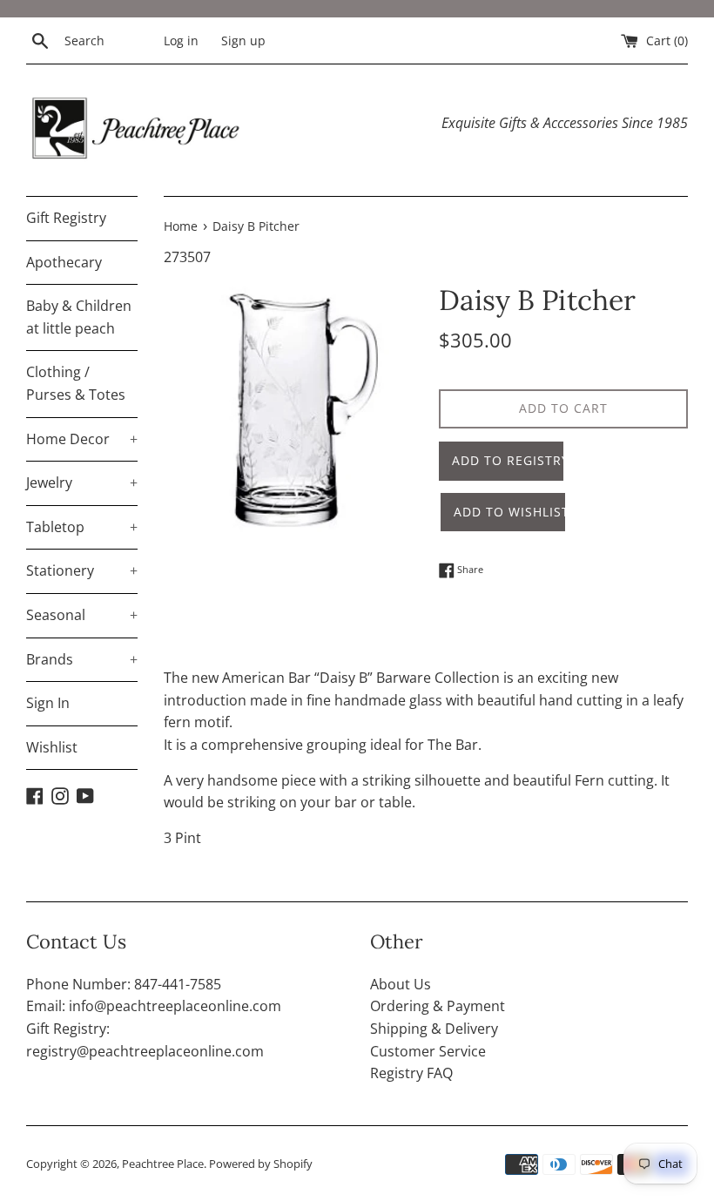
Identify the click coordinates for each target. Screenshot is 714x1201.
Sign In (48, 702)
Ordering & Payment (437, 1005)
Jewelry (82, 482)
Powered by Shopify (261, 1163)
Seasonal (82, 614)
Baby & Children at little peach (78, 317)
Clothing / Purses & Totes (75, 383)
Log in (181, 40)
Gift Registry (66, 217)
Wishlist (51, 747)
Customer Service (428, 1051)
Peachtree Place (163, 1163)
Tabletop (82, 526)
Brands (82, 659)
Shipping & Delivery (434, 1028)
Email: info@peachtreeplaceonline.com (153, 1005)
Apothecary (64, 262)
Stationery (82, 570)
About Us (400, 984)
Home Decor (82, 439)
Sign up (243, 40)
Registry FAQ (411, 1073)
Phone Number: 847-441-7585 (123, 984)
